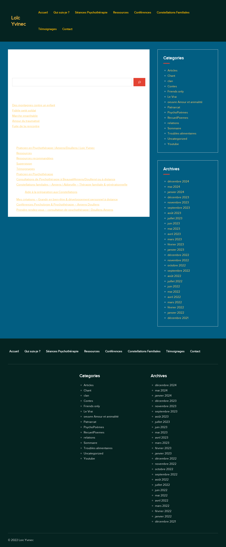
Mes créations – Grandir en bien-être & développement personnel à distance (67, 199)
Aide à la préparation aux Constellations (51, 192)
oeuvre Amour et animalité (185, 102)
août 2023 (174, 213)
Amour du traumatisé (26, 121)
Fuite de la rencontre (26, 126)
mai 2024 (174, 186)
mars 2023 (175, 239)
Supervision (24, 163)
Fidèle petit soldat (24, 110)
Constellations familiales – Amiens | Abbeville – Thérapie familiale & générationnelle (71, 184)
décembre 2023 (178, 197)
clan (170, 81)
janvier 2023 (176, 249)
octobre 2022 (177, 265)
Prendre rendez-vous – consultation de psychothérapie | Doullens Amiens (64, 209)
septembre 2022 (179, 270)
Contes (172, 86)
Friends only (176, 91)
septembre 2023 (179, 207)
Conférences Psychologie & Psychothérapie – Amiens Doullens (57, 204)
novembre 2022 (178, 260)
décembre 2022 (178, 255)
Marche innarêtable (25, 115)
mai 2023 (174, 228)
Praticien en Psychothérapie (34, 174)
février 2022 (176, 307)
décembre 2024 (178, 181)
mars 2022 (175, 302)
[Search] (139, 82)
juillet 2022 (175, 281)
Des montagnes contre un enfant (33, 105)
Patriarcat (174, 107)
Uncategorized (177, 138)
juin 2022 (174, 286)
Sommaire (174, 128)
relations (173, 123)
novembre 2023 (178, 202)
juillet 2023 (175, 218)
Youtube (173, 144)
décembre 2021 (178, 318)
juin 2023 (174, 223)
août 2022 (174, 276)
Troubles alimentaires (182, 133)
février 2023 (176, 244)
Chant (171, 75)
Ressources (24, 153)
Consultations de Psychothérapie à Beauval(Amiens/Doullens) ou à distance (65, 179)
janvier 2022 (176, 312)
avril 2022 (174, 297)
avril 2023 (174, 234)
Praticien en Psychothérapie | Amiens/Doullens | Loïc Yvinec (55, 148)
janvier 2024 (176, 192)
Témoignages (25, 169)
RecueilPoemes (178, 117)
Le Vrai (172, 96)
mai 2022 (174, 291)
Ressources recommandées (34, 158)
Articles (172, 70)
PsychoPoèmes (178, 112)
